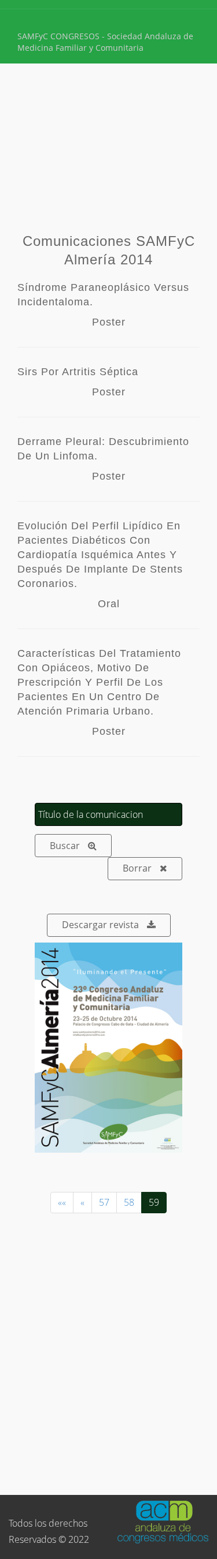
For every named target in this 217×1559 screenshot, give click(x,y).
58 (129, 1202)
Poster (109, 322)
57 (104, 1202)
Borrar (137, 868)
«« (62, 1202)
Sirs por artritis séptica (77, 371)
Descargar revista (100, 924)
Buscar (65, 845)
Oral (109, 604)
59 (154, 1202)
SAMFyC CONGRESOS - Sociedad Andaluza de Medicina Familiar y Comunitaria (105, 42)
